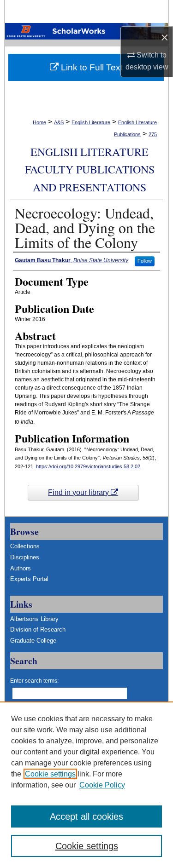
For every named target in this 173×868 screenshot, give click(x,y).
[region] (86, 784)
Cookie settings (50, 774)
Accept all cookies (86, 816)
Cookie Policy (102, 785)
